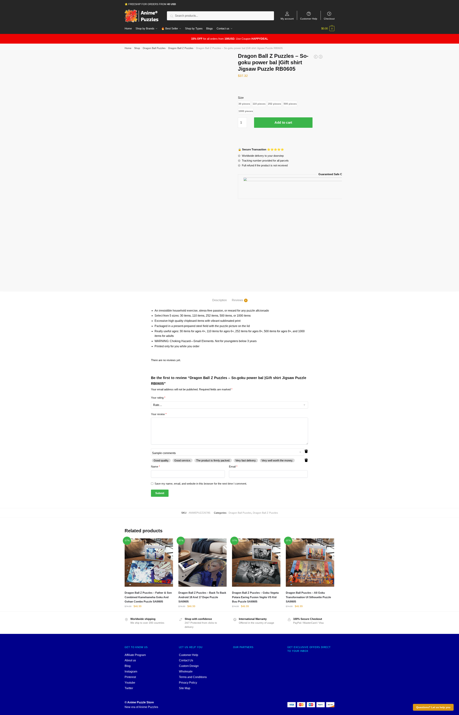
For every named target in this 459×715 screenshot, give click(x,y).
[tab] (219, 297)
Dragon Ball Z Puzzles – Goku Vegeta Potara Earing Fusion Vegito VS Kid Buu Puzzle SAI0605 (255, 597)
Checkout (329, 18)
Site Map (184, 688)
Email (233, 466)
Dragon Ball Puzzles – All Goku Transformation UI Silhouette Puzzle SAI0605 (308, 597)
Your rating (158, 397)
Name (155, 466)
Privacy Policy (188, 682)
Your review (159, 414)
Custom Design (189, 665)
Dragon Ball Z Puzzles (180, 48)
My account (287, 18)
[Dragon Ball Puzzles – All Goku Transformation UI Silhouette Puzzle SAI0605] (310, 562)
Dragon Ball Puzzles (154, 48)
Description (219, 300)
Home (128, 48)
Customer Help (308, 18)
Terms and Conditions (193, 677)
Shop (137, 48)
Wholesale (186, 671)
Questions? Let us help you (433, 707)
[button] (244, 104)
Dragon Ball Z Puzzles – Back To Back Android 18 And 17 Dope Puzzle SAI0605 (202, 597)
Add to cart (283, 122)
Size (241, 97)
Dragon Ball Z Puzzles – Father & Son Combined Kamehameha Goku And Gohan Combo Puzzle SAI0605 (148, 597)
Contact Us (186, 660)
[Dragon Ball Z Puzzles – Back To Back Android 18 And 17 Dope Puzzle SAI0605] (202, 562)
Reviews (237, 300)
